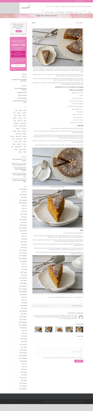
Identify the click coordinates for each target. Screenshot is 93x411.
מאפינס (24, 133)
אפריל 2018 (23, 242)
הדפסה (33, 23)
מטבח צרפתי (18, 133)
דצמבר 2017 (23, 250)
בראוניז (24, 115)
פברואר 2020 (22, 194)
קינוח (25, 146)
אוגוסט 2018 (23, 230)
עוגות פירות (56, 297)
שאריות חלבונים (22, 149)
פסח (53, 297)
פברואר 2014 (22, 377)
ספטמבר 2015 (22, 325)
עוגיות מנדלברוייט (21, 98)
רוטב (12, 146)
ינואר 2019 (23, 222)
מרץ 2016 (23, 308)
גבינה (15, 115)
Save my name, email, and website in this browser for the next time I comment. (62, 358)
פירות (16, 141)
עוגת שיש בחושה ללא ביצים (19, 165)
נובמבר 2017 (23, 253)
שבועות (15, 149)
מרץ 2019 (23, 217)
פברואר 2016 (22, 311)
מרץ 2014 (23, 375)
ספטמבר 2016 (22, 291)
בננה (14, 113)
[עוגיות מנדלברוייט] (57, 327)
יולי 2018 (24, 233)
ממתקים (24, 136)
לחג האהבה (16, 123)
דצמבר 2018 (23, 225)
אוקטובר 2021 (22, 189)
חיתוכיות (14, 118)
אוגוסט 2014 (23, 361)
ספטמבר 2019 (22, 203)
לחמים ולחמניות (22, 126)
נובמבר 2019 (23, 200)
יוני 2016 (24, 300)
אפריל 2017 (23, 272)
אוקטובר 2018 (22, 228)
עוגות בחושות (60, 297)
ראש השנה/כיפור (18, 146)
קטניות (14, 144)
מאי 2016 (23, 303)
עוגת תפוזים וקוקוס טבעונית (19, 159)
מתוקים (12, 136)
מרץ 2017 (23, 275)
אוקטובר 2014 (22, 355)
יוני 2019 (24, 208)
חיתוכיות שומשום (22, 92)
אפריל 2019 (23, 214)
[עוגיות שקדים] (36, 327)
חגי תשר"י (20, 118)
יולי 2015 (24, 330)
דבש (25, 118)
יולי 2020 (24, 192)
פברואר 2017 (22, 278)
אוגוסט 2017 (23, 261)
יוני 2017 (24, 267)
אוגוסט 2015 (23, 328)
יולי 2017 (24, 264)
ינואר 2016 (23, 314)
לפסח (19, 131)
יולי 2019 (24, 206)
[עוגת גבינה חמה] (68, 327)
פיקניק (20, 141)
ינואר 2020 (23, 197)
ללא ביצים (24, 128)
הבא (77, 23)
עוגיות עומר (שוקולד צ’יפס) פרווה (19, 101)
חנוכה (25, 120)
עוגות (64, 297)
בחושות (18, 113)
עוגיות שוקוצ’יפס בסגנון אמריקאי (20, 89)
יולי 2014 (24, 364)
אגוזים (24, 110)
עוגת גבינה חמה (22, 95)
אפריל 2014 (23, 372)
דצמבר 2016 (23, 283)
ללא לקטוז (24, 131)
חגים (69, 297)
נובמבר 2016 (23, 286)
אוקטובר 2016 (22, 289)
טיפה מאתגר (23, 123)
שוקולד (24, 152)
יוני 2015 (24, 333)
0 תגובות (50, 297)
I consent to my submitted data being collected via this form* (18, 61)
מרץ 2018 (23, 244)
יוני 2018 (24, 236)
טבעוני (14, 120)
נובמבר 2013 (23, 386)
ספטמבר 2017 (22, 258)
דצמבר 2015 (23, 316)
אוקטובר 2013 (22, 389)
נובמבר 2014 (23, 352)
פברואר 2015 (22, 344)
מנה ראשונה (18, 136)
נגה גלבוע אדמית (79, 297)
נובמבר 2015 (23, 319)
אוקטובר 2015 (22, 322)
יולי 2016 (24, 297)
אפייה (16, 110)
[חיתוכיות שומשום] (79, 327)
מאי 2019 (23, 211)
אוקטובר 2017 (22, 255)
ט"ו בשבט (66, 297)
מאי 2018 (23, 239)
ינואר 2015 (23, 347)
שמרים (19, 152)
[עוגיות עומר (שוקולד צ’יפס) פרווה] (47, 327)
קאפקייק (18, 144)
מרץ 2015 (23, 341)
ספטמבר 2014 (22, 358)
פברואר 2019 (22, 219)
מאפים (14, 131)
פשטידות (24, 144)
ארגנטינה (24, 113)
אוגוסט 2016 (23, 294)
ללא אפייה (15, 126)
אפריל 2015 (23, 339)
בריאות (19, 115)
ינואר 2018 (23, 247)
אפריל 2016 (23, 305)
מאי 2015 (23, 336)
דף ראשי (24, 77)
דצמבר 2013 (23, 383)
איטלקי (20, 110)
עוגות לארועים (19, 139)
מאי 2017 (23, 269)
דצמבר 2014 (23, 350)
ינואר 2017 (23, 280)
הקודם (80, 23)
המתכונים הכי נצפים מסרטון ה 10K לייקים (18, 80)
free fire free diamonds (20, 167)
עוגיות (13, 139)
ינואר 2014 (23, 380)
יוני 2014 (24, 366)
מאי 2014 (23, 369)
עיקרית (24, 141)
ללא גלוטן (18, 128)
